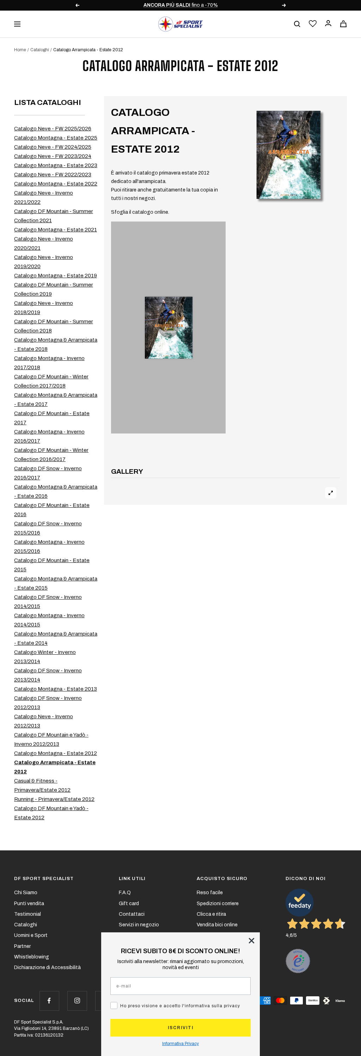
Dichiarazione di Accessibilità (47, 967)
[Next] (330, 483)
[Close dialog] (251, 940)
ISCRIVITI (181, 1027)
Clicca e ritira (211, 914)
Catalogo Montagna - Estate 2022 (55, 184)
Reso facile (210, 892)
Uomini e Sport (31, 935)
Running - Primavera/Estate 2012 (54, 799)
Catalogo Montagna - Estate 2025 (55, 138)
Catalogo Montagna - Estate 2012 (55, 753)
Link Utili (132, 878)
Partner (22, 946)
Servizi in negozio (139, 924)
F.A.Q (125, 892)
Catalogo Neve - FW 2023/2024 (52, 156)
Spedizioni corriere (218, 903)
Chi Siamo (25, 892)
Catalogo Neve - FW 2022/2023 (52, 174)
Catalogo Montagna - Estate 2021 (55, 229)
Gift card (129, 903)
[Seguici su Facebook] (49, 1000)
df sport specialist (44, 878)
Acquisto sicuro (222, 878)
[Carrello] (343, 23)
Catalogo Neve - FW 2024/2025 (52, 147)
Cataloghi (39, 49)
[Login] (328, 24)
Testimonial (27, 914)
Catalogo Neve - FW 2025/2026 (52, 128)
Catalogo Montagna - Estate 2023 (55, 165)
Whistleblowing (31, 957)
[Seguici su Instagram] (77, 1000)
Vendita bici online (217, 924)
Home (20, 49)
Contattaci (132, 914)
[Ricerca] (297, 24)
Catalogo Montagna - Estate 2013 (55, 689)
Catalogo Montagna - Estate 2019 (55, 275)
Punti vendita (29, 903)
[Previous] (120, 483)
